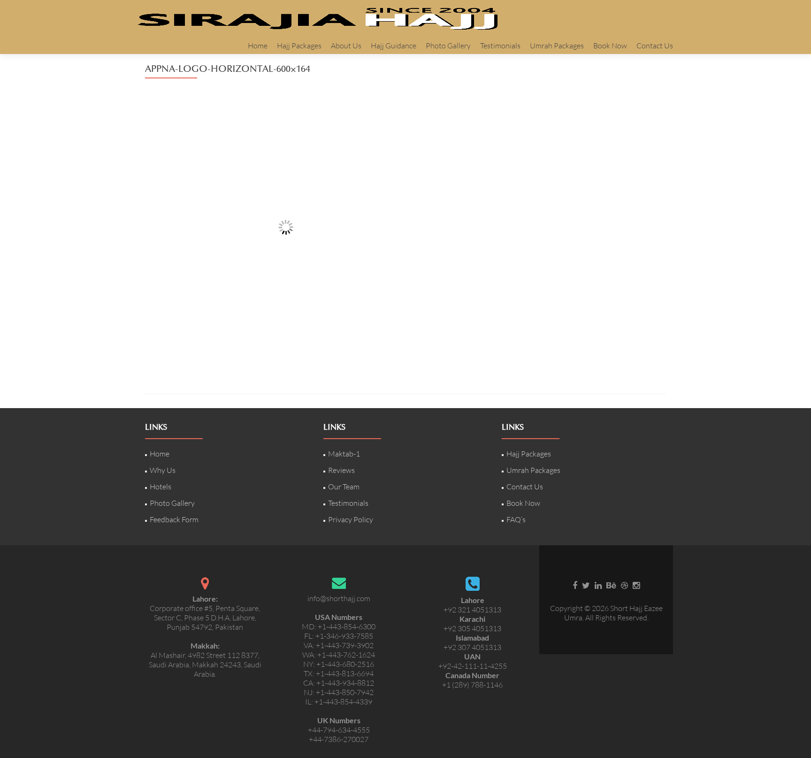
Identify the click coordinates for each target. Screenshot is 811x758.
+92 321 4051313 (472, 609)
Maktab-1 (344, 453)
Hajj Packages (299, 45)
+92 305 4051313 (472, 628)
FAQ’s (516, 519)
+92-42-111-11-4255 (472, 666)
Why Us (163, 470)
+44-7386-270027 (338, 739)
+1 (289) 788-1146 (472, 684)
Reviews (341, 470)
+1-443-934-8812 (345, 683)
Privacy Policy (350, 519)
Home (258, 45)
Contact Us (654, 45)
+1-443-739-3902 (345, 645)
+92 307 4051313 (472, 647)
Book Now (610, 45)
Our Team (344, 486)
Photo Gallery (448, 45)
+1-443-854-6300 (346, 626)
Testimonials (500, 45)
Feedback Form (174, 519)
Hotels (160, 486)
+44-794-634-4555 (339, 730)
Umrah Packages (557, 45)
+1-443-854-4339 (343, 701)
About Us (346, 45)
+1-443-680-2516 (345, 664)
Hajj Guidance (393, 45)
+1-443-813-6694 (345, 673)
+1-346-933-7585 (344, 636)
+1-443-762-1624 (346, 654)
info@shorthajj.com (338, 598)
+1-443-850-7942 (345, 692)
